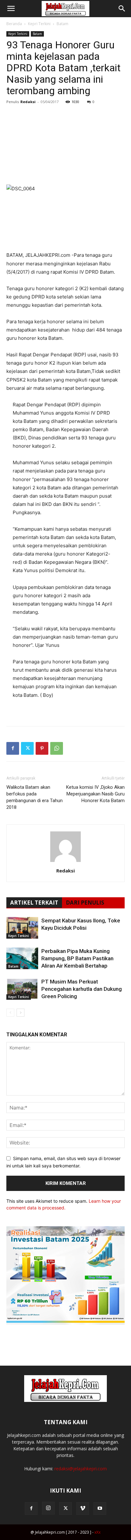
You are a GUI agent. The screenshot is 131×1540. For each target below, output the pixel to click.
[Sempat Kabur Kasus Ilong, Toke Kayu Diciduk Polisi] (22, 928)
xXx (97, 1532)
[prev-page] (10, 1013)
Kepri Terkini (39, 23)
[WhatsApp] (56, 748)
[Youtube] (99, 1508)
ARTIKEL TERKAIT (34, 902)
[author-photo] (65, 861)
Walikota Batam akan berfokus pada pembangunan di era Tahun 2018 (34, 797)
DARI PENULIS (85, 902)
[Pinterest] (42, 748)
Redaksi (28, 101)
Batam (62, 23)
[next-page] (20, 1013)
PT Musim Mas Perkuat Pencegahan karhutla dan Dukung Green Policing (81, 988)
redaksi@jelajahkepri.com (80, 1469)
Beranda (14, 23)
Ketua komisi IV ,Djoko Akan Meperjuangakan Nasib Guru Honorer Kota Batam (95, 793)
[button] (11, 8)
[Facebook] (12, 748)
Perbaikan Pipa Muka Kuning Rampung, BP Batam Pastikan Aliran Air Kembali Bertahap (77, 958)
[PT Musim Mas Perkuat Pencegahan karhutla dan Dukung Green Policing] (22, 989)
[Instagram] (48, 1508)
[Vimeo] (82, 1508)
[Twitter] (27, 748)
